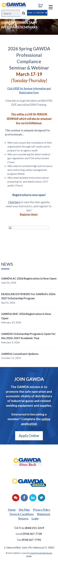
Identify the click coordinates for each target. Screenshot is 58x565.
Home (12, 509)
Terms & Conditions (21, 514)
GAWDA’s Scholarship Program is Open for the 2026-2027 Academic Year (28, 336)
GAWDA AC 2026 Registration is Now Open (29, 278)
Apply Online (29, 435)
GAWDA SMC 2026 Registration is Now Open (26, 316)
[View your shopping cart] (41, 5)
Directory (40, 12)
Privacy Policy (41, 509)
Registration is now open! (29, 195)
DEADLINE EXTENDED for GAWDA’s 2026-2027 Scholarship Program (28, 296)
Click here (14, 202)
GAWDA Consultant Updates (19, 354)
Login (30, 12)
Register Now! (29, 214)
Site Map (24, 509)
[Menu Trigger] (50, 6)
